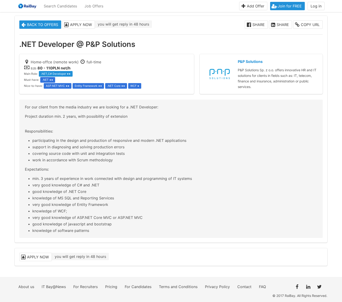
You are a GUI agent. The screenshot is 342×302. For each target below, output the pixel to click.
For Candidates (138, 286)
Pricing (111, 286)
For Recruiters (85, 286)
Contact (244, 286)
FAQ (262, 286)
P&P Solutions (250, 61)
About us (26, 286)
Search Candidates (60, 6)
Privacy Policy (217, 286)
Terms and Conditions (178, 286)
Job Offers (93, 6)
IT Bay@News (54, 286)
